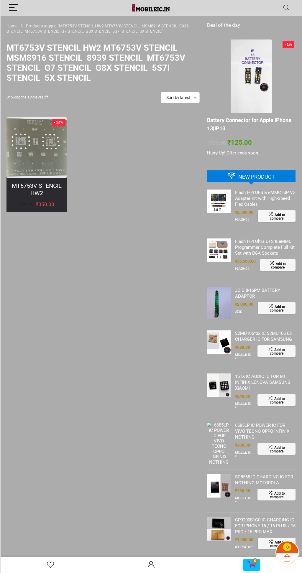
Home (11, 26)
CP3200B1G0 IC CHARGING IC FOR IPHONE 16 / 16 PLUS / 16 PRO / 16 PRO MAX (265, 525)
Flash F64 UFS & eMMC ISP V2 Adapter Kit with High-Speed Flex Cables (265, 198)
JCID (238, 311)
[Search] (286, 8)
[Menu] (13, 8)
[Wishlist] (50, 565)
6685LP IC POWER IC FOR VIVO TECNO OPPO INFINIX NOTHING (262, 431)
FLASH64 (242, 220)
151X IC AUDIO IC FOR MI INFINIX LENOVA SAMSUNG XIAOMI (262, 382)
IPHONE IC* (244, 547)
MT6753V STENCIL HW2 (37, 189)
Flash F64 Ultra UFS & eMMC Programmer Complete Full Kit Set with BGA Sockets (265, 247)
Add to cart (36, 210)
